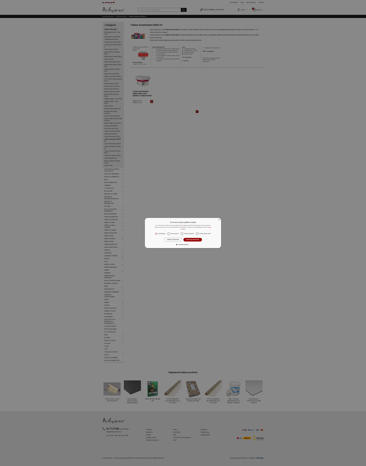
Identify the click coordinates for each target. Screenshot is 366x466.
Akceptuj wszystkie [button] (192, 239)
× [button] (219, 220)
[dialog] (183, 233)
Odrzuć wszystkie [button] (173, 239)
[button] (182, 244)
